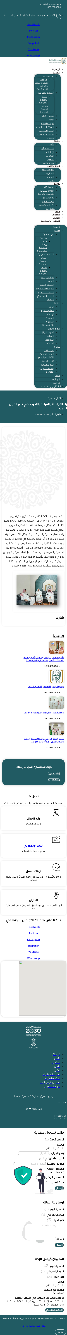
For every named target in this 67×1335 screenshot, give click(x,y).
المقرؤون (50, 177)
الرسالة (60, 1239)
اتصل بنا (56, 218)
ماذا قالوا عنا (49, 163)
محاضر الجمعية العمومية (44, 109)
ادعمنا (57, 211)
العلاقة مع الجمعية (54, 1290)
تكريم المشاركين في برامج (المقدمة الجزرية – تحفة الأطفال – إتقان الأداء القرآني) (43, 740)
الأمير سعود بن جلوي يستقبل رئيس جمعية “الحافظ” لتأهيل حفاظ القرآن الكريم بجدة (44, 659)
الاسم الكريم (56, 1209)
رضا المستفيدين (46, 205)
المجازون (50, 173)
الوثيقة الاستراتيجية (45, 127)
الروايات (51, 180)
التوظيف (56, 215)
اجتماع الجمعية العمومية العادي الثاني (46, 686)
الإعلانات (50, 152)
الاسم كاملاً (57, 1139)
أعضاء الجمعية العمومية (43, 99)
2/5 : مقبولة (57, 1304)
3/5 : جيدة (15, 1301)
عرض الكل (49, 187)
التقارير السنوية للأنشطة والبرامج (46, 192)
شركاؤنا (50, 160)
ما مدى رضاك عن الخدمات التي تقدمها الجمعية (39, 1298)
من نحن (43, 79)
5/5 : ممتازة (53, 1301)
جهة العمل (57, 1182)
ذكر (57, 1148)
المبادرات (50, 156)
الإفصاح (51, 138)
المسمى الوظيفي (52, 1177)
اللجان (51, 120)
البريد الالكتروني (54, 1158)
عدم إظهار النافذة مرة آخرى (32, 1326)
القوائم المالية (48, 201)
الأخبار (51, 145)
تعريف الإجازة (48, 169)
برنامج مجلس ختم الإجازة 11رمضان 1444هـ (44, 713)
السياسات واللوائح (45, 135)
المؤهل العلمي (54, 1169)
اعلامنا (57, 141)
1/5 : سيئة (39, 1304)
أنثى (47, 1148)
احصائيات (50, 208)
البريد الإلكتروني (33, 846)
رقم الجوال (57, 1153)
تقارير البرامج (48, 198)
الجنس (60, 1145)
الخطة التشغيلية (46, 131)
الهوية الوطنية (55, 1164)
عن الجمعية (48, 76)
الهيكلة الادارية (47, 123)
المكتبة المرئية (47, 148)
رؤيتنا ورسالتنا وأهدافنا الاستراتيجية (41, 86)
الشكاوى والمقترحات (50, 221)
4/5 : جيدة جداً (33, 1301)
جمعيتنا (56, 72)
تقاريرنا (57, 183)
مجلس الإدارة (48, 116)
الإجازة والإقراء (53, 166)
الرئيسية (56, 69)
